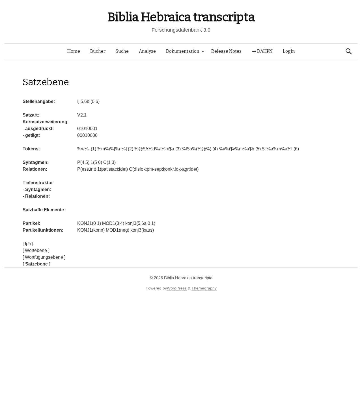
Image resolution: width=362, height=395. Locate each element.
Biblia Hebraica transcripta (181, 17)
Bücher (97, 51)
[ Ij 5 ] (28, 243)
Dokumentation (182, 51)
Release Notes (226, 51)
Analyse (147, 51)
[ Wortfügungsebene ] (44, 257)
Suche (122, 51)
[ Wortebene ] (36, 250)
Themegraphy (204, 288)
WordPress (177, 288)
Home (73, 51)
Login (289, 51)
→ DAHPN (262, 51)
